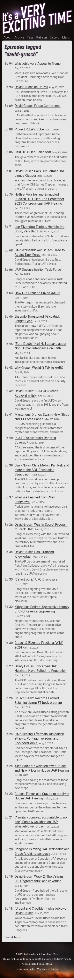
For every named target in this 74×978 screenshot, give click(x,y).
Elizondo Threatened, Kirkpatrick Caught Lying (37, 319)
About (7, 37)
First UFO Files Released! (33, 152)
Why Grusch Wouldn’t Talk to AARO (39, 368)
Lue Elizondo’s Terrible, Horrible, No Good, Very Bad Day (39, 229)
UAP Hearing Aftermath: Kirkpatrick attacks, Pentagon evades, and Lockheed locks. (39, 738)
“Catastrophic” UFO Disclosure (36, 579)
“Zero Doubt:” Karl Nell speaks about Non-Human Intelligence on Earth (40, 346)
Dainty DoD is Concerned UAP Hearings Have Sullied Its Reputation (40, 668)
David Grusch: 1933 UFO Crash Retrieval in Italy (36, 393)
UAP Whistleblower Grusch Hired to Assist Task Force (40, 252)
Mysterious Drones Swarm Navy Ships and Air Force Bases (42, 417)
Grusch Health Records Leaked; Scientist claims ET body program (38, 700)
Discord (54, 37)
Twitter (32, 969)
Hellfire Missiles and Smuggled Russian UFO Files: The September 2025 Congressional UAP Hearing (39, 198)
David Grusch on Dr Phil (31, 87)
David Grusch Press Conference (37, 106)
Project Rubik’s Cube (29, 129)
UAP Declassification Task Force (38, 270)
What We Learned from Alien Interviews (35, 499)
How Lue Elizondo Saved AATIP (37, 293)
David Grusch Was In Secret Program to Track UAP (41, 527)
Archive (19, 37)
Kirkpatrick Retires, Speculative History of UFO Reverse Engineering (42, 609)
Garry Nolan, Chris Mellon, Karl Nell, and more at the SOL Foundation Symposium (42, 469)
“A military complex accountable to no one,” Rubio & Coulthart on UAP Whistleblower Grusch (41, 821)
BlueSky (54, 969)
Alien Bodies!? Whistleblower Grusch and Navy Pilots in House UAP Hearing (42, 768)
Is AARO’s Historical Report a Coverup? (35, 440)
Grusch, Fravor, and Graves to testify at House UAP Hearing (42, 796)
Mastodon (42, 969)
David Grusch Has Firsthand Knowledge (34, 554)
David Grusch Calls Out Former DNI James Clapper (39, 173)
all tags (15, 937)
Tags (30, 37)
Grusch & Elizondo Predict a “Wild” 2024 (39, 645)
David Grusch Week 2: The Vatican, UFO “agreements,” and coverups (39, 879)
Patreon (41, 37)
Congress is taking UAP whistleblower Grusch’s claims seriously (42, 851)
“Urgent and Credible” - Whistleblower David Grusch (41, 911)
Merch (66, 37)
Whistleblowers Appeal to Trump (38, 64)
